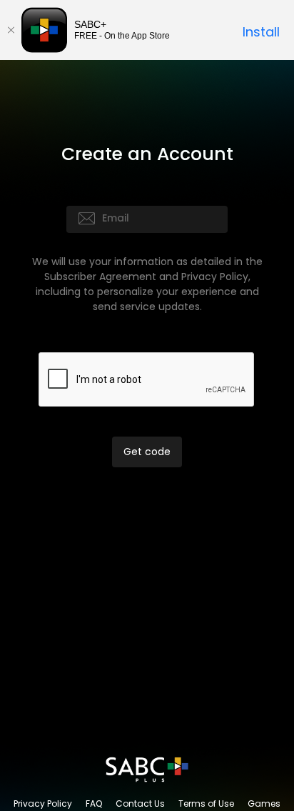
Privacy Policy (43, 803)
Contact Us (140, 803)
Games (264, 803)
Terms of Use (206, 803)
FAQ (94, 803)
